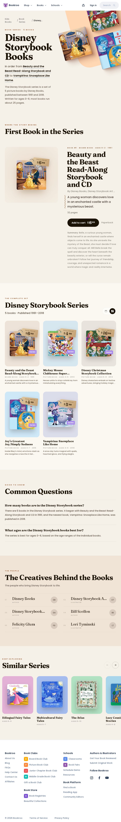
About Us (10, 758)
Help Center (11, 772)
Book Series (22, 20)
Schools (55, 5)
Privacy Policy (62, 818)
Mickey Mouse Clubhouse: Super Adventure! (55, 373)
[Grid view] (112, 311)
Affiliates (9, 781)
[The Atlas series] (86, 695)
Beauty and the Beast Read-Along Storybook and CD (28, 70)
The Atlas (77, 717)
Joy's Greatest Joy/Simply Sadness (19, 442)
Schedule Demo (71, 770)
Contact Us (11, 776)
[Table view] (106, 311)
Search (107, 5)
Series (32, 352)
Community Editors (73, 796)
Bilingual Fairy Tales (16, 717)
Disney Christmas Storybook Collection (96, 372)
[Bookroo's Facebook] (99, 777)
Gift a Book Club (33, 782)
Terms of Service (39, 818)
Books (40, 5)
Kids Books (8, 20)
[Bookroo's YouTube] (107, 777)
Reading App (70, 792)
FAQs (7, 767)
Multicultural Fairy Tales (50, 719)
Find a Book (69, 787)
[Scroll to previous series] (107, 665)
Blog (7, 763)
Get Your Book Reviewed (103, 758)
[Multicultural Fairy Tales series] (52, 695)
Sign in (93, 5)
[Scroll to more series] (115, 665)
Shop (26, 5)
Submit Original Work (101, 763)
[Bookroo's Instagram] (91, 777)
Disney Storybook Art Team (104, 191)
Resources (69, 774)
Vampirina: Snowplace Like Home (58, 442)
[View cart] (83, 5)
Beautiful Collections (35, 801)
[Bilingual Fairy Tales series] (17, 695)
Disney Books (79, 191)
